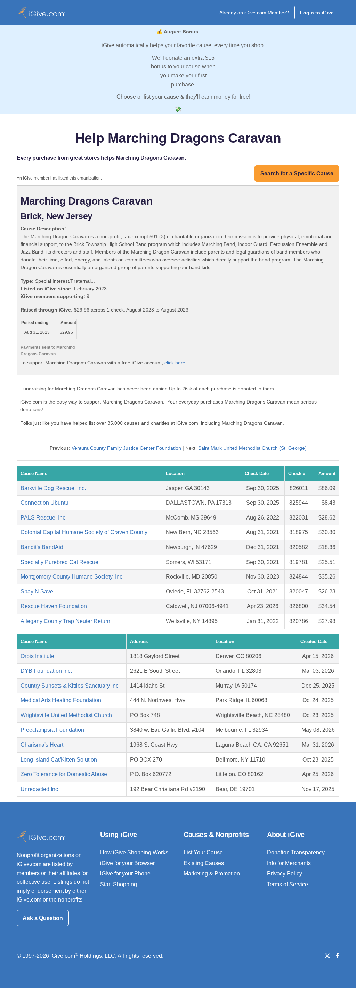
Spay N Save (37, 592)
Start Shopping (118, 884)
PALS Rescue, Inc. (44, 518)
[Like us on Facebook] (337, 956)
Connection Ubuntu (44, 503)
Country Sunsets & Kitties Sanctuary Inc (70, 686)
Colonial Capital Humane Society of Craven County (84, 532)
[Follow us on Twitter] (327, 956)
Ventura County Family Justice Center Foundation (126, 448)
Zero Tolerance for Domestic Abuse (64, 774)
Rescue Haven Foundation (54, 606)
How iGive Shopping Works (134, 852)
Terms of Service (287, 884)
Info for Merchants (289, 863)
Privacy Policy (284, 874)
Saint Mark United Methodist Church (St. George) (252, 448)
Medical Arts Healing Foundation (61, 700)
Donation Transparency (296, 852)
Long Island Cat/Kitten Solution (59, 760)
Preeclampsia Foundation (52, 730)
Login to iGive (317, 12)
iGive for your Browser (127, 863)
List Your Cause (203, 852)
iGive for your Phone (125, 874)
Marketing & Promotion (212, 874)
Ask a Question (43, 918)
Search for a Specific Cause (296, 173)
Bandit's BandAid (42, 547)
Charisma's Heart (42, 745)
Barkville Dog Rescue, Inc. (53, 488)
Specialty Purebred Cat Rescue (59, 562)
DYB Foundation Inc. (46, 671)
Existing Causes (204, 863)
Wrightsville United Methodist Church (66, 715)
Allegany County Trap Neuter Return (65, 621)
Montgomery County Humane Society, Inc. (72, 577)
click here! (175, 362)
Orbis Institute (37, 656)
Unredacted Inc (39, 789)
